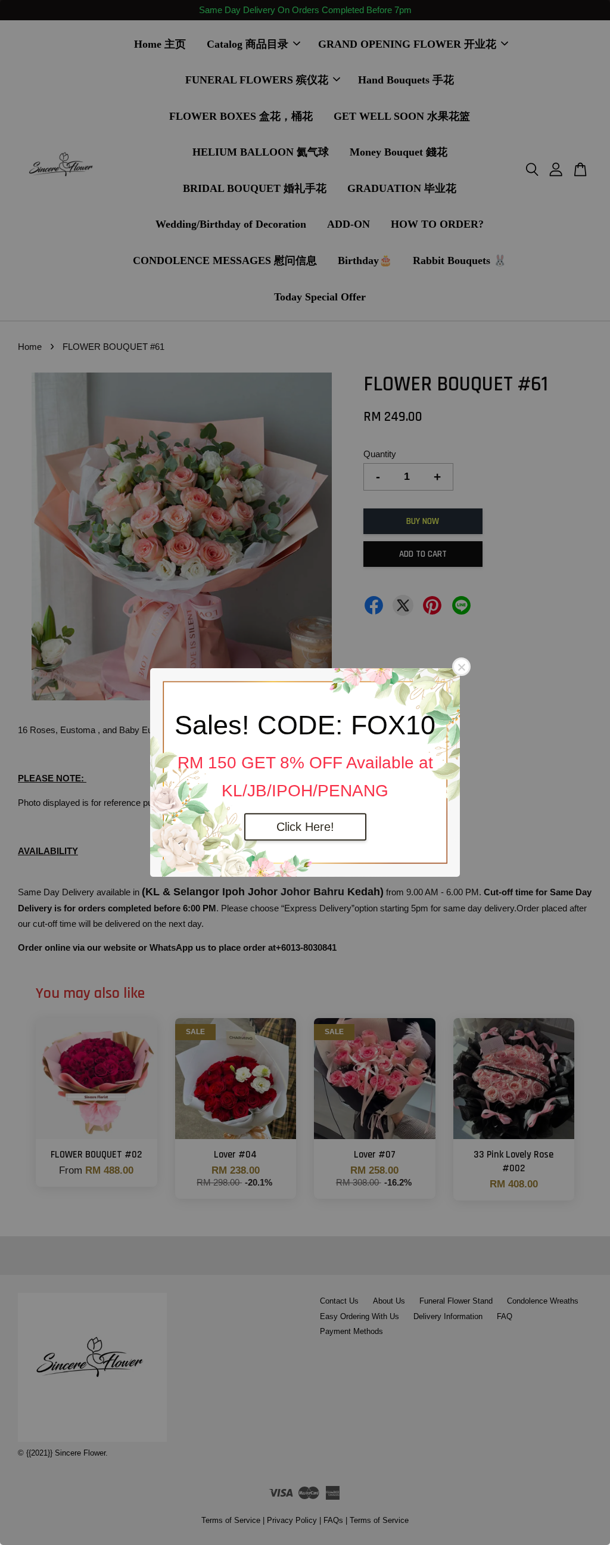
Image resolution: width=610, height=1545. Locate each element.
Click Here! (305, 826)
